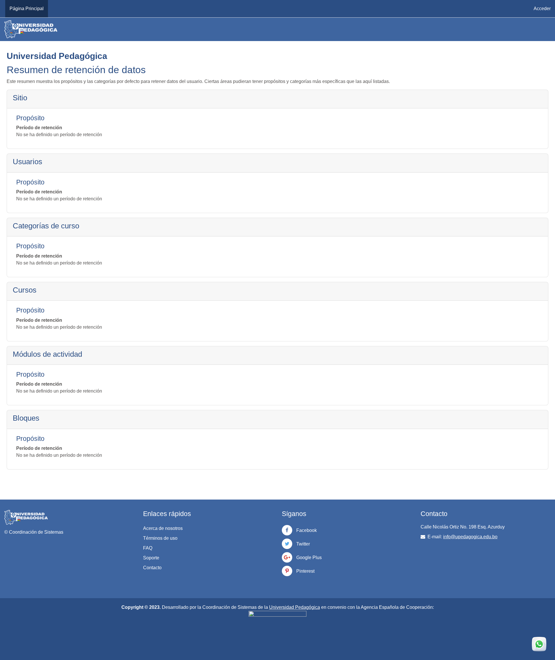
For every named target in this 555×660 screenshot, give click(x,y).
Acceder (542, 8)
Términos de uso (160, 538)
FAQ (147, 548)
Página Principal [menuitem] (27, 8)
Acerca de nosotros (163, 528)
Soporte (151, 557)
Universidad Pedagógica (294, 607)
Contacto (152, 567)
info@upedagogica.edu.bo (470, 536)
